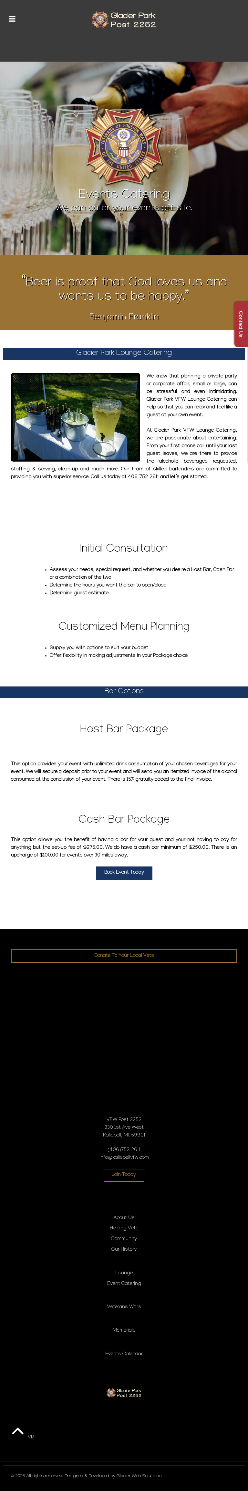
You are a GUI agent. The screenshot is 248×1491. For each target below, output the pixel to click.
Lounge (124, 1273)
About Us (124, 1218)
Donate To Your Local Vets (124, 956)
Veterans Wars (124, 1307)
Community (124, 1239)
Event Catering (124, 1284)
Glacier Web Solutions (139, 1476)
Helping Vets (124, 1228)
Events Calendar (124, 1354)
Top (29, 1436)
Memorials (124, 1331)
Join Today (124, 1175)
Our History (124, 1250)
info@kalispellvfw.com (124, 1158)
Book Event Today (124, 873)
